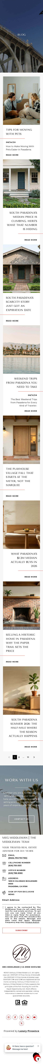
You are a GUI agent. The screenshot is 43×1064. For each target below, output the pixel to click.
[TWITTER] (21, 1023)
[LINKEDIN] (28, 1017)
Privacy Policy (32, 922)
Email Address (11, 900)
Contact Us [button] (21, 819)
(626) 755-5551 (15, 865)
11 (28, 757)
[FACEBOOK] (15, 1017)
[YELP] (21, 1017)
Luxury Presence (29, 1031)
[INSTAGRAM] (8, 1017)
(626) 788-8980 (15, 873)
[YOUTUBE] (34, 1017)
